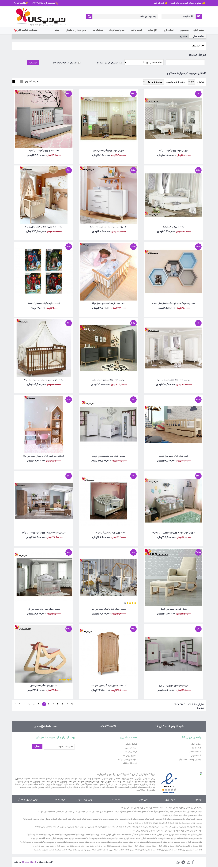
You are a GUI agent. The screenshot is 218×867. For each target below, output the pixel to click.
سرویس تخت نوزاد (182, 823)
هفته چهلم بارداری (68, 849)
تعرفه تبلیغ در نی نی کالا (127, 759)
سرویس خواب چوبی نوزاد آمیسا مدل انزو (44, 609)
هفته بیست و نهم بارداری (121, 846)
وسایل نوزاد (173, 807)
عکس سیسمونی (84, 811)
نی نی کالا (125, 807)
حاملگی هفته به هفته (129, 834)
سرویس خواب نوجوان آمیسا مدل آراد (173, 150)
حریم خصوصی (131, 748)
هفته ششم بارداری (35, 834)
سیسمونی (19, 778)
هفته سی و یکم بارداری (84, 846)
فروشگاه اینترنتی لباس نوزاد (191, 830)
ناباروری (45, 849)
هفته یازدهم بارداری (131, 838)
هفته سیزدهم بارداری (95, 838)
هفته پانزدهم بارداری (59, 838)
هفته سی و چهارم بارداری (192, 849)
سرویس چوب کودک (90, 819)
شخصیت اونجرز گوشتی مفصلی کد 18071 (43, 303)
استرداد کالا (196, 748)
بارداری (199, 834)
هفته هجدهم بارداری (176, 842)
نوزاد (180, 807)
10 (24, 703)
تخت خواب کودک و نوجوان (56, 819)
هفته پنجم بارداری (51, 834)
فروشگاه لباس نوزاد (147, 826)
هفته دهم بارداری (147, 838)
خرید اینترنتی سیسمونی (69, 826)
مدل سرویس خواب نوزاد (34, 819)
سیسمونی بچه (58, 811)
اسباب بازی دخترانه (169, 815)
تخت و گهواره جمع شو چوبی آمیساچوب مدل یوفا (43, 379)
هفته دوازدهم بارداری (114, 838)
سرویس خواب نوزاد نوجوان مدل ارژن (173, 685)
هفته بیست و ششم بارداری (191, 846)
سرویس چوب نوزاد (106, 819)
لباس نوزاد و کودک (83, 799)
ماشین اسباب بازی (186, 815)
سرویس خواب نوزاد (103, 781)
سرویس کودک (196, 823)
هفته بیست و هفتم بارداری (167, 846)
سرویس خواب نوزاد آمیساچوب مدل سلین (108, 379)
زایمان (38, 849)
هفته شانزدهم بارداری (41, 838)
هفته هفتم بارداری (194, 838)
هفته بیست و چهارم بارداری (55, 842)
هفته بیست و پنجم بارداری (31, 842)
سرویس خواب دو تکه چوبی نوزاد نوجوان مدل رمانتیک (173, 532)
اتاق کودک (72, 781)
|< (72, 703)
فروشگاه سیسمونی (163, 826)
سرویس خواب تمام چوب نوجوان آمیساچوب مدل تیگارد (44, 532)
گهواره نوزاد (153, 823)
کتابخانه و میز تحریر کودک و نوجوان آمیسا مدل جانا (43, 456)
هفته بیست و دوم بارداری (99, 842)
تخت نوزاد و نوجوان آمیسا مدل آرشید (44, 150)
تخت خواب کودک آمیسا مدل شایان (173, 456)
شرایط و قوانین (131, 744)
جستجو (183, 36)
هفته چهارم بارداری (67, 834)
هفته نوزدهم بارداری (158, 842)
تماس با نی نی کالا (130, 755)
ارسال (37, 746)
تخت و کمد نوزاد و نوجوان (137, 823)
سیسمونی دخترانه (141, 811)
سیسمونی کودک (44, 811)
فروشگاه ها (60, 799)
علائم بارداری (174, 834)
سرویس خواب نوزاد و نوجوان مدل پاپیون (108, 456)
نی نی (185, 807)
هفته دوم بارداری (97, 834)
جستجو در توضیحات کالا (65, 62)
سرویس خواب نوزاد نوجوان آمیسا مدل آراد (173, 379)
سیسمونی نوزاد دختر (157, 811)
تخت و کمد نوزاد (119, 781)
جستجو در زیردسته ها (108, 62)
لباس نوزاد (51, 781)
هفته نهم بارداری (162, 838)
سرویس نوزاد (120, 819)
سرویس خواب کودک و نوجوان (190, 819)
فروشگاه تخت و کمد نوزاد (129, 826)
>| (14, 703)
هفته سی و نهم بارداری (86, 849)
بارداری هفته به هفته (188, 834)
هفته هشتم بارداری (178, 838)
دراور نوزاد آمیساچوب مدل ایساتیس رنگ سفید (108, 226)
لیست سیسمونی (112, 811)
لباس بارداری (150, 781)
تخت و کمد (114, 799)
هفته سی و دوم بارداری (63, 846)
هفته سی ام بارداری (102, 846)
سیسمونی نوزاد (188, 811)
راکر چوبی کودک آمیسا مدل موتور (44, 685)
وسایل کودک (134, 807)
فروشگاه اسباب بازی (110, 826)
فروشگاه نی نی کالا (29, 862)
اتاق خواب (143, 799)
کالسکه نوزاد (153, 807)
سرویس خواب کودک (86, 781)
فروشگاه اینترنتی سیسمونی (182, 826)
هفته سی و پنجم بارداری (171, 849)
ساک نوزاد (164, 807)
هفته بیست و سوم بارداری (77, 842)
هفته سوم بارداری (82, 834)
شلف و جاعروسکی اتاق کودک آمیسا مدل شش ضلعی (173, 303)
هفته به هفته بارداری (147, 834)
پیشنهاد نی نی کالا (195, 807)
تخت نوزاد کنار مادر (165, 823)
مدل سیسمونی (70, 811)
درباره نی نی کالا (131, 751)
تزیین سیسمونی (98, 811)
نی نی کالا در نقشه (130, 763)
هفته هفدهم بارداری (193, 842)
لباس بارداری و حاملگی (27, 799)
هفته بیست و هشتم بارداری (144, 846)
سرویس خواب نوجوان (135, 819)
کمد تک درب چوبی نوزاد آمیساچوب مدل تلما (108, 685)
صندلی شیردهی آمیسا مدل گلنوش (173, 609)
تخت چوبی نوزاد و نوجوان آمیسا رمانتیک (109, 532)
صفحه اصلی (198, 36)
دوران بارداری (162, 834)
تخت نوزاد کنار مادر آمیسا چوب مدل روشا (108, 303)
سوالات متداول (195, 751)
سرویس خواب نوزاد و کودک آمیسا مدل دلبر (108, 609)
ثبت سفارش (196, 755)
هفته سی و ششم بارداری (149, 849)
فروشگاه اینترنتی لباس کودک (47, 826)
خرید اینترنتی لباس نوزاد (170, 830)
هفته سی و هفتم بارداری (128, 849)
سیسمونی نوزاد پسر (173, 811)
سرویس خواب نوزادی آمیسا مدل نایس (108, 150)
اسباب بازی (139, 781)
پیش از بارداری (55, 849)
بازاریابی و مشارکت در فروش (190, 759)
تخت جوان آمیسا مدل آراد (173, 226)
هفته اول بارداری (112, 834)
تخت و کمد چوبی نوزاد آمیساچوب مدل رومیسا (43, 226)
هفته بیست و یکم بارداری (121, 842)
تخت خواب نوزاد (74, 819)
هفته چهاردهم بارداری (77, 838)
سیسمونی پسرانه (126, 811)
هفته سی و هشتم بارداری (107, 849)
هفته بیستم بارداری (141, 842)
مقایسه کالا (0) (32, 81)
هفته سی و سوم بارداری (44, 846)
